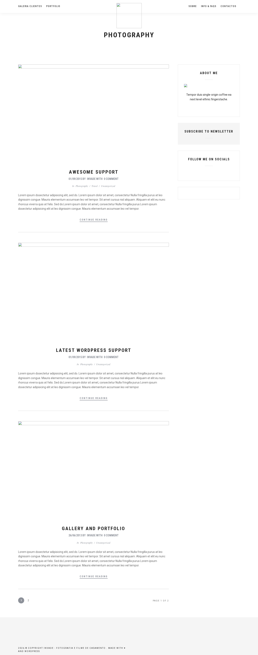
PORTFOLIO (53, 6)
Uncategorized (108, 186)
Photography (82, 186)
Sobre (192, 6)
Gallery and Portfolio (93, 528)
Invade (91, 178)
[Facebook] (202, 172)
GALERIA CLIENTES (30, 6)
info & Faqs (208, 6)
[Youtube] (208, 172)
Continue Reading (94, 219)
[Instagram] (215, 172)
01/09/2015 (75, 178)
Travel (95, 186)
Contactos (228, 6)
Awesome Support (93, 172)
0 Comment (111, 178)
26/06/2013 (75, 535)
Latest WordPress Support (93, 350)
